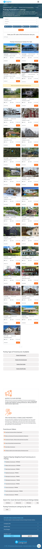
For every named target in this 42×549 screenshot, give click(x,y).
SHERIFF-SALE (33, 26)
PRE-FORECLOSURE (17, 26)
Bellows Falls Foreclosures (11, 465)
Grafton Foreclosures (10, 494)
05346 (14, 55)
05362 (11, 120)
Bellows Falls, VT (7, 140)
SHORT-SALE (26, 26)
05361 (11, 159)
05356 (10, 258)
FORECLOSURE (8, 26)
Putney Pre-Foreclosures (21, 359)
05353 (10, 100)
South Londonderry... (25, 258)
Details (18, 60)
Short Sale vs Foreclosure (10, 446)
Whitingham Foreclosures (11, 480)
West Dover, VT (6, 258)
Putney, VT (11, 55)
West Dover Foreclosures (10, 469)
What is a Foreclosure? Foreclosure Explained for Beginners (16, 436)
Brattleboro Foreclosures (10, 461)
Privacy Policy (35, 546)
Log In (12, 536)
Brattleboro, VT (24, 120)
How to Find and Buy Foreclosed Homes (13, 443)
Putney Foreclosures (21, 355)
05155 (31, 258)
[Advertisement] (21, 380)
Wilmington (29, 502)
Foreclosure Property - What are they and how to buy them (16, 439)
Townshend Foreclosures (10, 483)
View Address (6, 55)
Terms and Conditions (27, 546)
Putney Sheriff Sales (21, 368)
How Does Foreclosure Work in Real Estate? (13, 432)
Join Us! (30, 536)
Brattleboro (8, 502)
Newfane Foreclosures (10, 472)
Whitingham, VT (6, 159)
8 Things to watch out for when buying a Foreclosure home (16, 450)
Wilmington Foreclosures (10, 476)
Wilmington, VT (24, 100)
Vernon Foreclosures (10, 487)
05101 (11, 140)
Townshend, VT (6, 100)
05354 (27, 199)
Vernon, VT (24, 199)
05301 (29, 120)
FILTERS (21, 29)
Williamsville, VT (7, 120)
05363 (29, 100)
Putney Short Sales (21, 364)
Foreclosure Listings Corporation (16, 546)
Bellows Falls (18, 502)
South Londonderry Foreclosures (12, 491)
